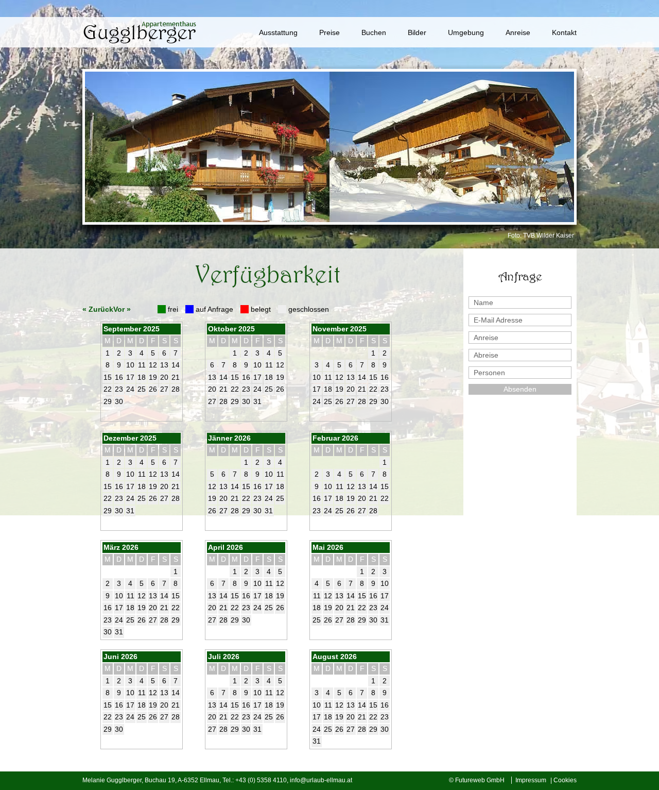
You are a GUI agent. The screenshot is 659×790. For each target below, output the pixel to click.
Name (483, 302)
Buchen (373, 32)
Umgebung (466, 32)
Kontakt (564, 32)
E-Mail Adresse (498, 320)
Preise (329, 32)
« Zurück (97, 309)
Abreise (486, 355)
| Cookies (563, 780)
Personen (489, 372)
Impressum (530, 780)
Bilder (417, 32)
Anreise (518, 32)
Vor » (122, 309)
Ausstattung (278, 32)
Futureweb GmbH (480, 780)
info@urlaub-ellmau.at (321, 780)
